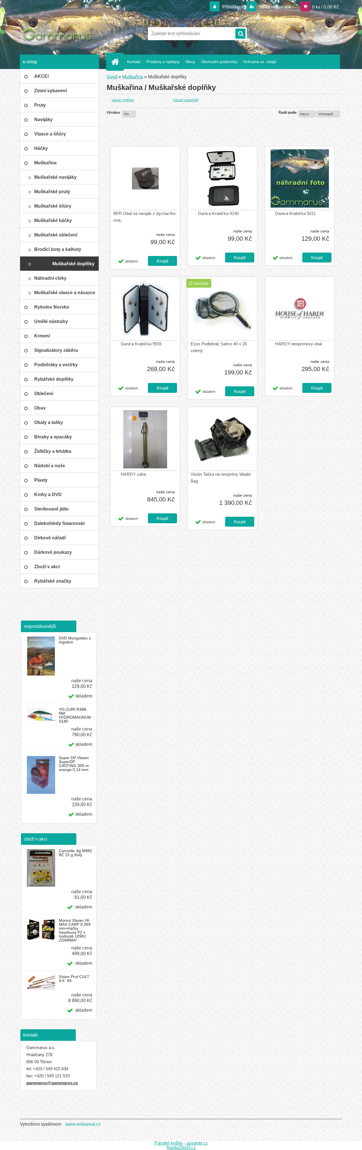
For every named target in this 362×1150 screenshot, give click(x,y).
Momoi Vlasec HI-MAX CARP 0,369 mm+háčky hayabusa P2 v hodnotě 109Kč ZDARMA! (74, 930)
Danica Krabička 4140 (218, 213)
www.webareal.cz (83, 1124)
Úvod (112, 76)
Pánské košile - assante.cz (181, 1143)
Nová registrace (274, 7)
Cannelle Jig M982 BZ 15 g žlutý (75, 853)
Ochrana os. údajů (259, 61)
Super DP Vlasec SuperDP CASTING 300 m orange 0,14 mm (74, 764)
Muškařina (132, 76)
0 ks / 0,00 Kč (325, 7)
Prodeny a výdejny (163, 61)
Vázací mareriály (186, 100)
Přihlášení (232, 7)
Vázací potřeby (122, 100)
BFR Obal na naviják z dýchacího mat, (144, 217)
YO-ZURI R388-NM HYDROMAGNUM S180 (75, 715)
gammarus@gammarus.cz (52, 1082)
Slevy (190, 61)
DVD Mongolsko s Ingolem (75, 640)
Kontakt (134, 61)
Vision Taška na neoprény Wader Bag (221, 477)
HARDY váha (133, 474)
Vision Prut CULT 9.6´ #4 (74, 979)
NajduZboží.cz (181, 1147)
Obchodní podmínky (219, 61)
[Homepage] (117, 62)
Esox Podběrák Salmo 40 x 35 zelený (219, 347)
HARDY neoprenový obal (298, 343)
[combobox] (307, 114)
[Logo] (59, 34)
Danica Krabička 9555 (141, 343)
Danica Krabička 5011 (295, 213)
